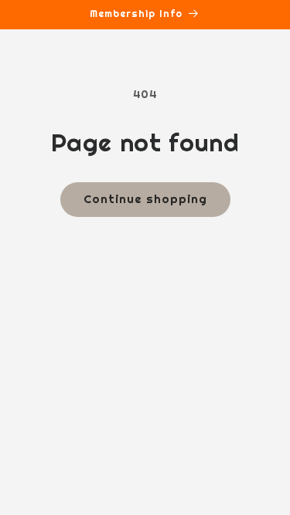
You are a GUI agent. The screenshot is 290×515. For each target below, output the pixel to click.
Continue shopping (145, 198)
